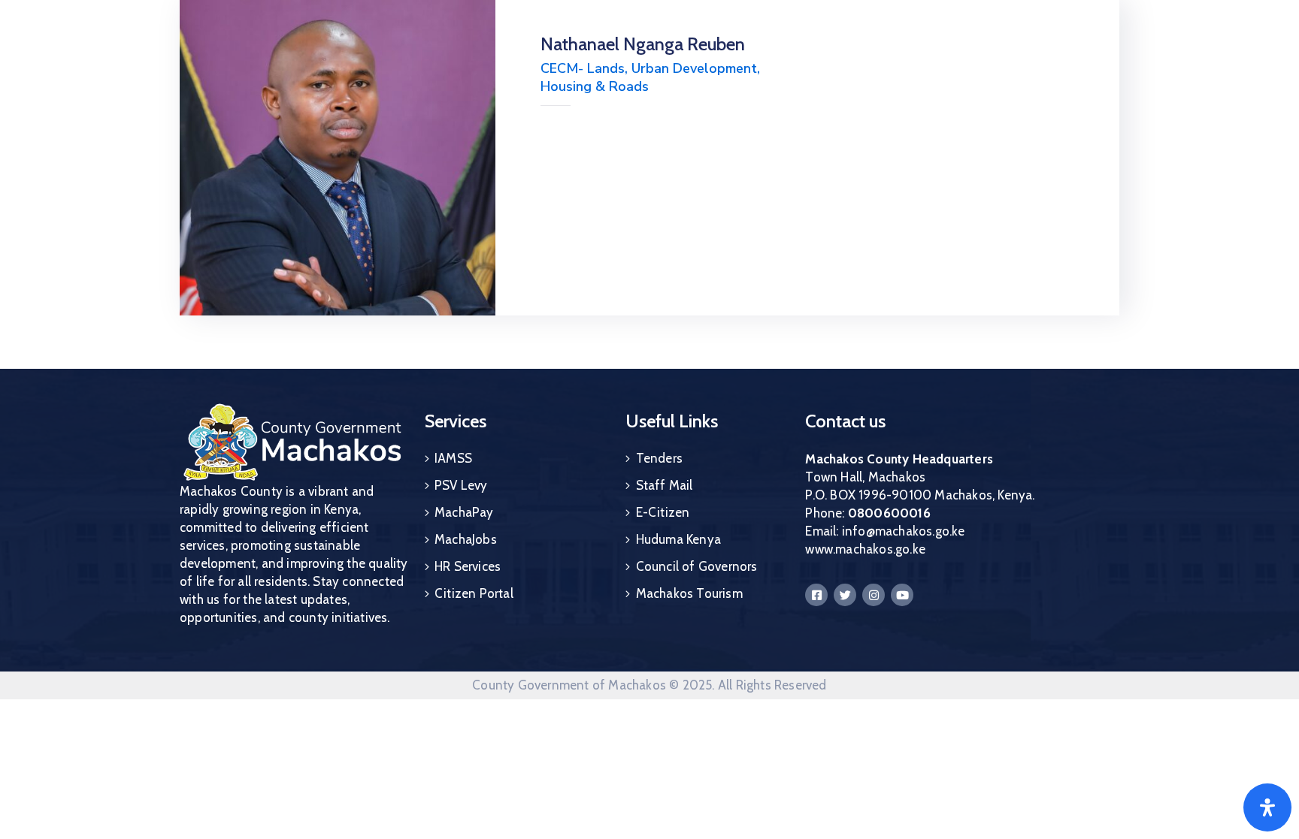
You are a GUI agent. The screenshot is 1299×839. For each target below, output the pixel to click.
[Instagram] (873, 595)
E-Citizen (663, 512)
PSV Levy (461, 485)
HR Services (468, 566)
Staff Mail (664, 485)
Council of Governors (697, 566)
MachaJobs (466, 539)
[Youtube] (902, 595)
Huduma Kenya (678, 539)
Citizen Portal (474, 593)
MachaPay (464, 512)
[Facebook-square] (816, 595)
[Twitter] (845, 595)
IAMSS (453, 458)
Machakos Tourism (689, 593)
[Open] (1267, 807)
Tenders (659, 458)
